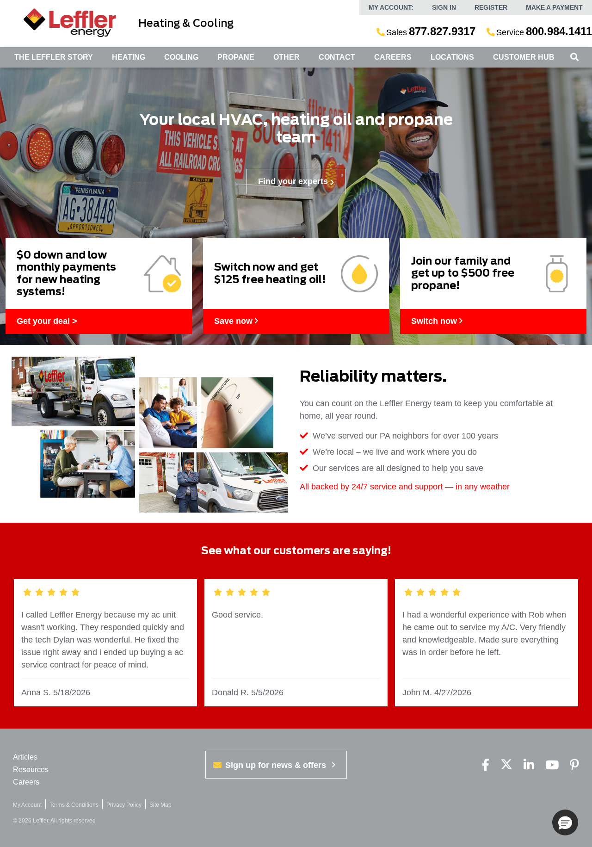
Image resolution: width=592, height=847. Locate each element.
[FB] (485, 765)
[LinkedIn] (529, 765)
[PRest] (574, 765)
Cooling (181, 57)
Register (491, 7)
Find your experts (293, 181)
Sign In (444, 7)
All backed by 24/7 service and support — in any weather (405, 486)
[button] (565, 822)
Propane (235, 57)
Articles (25, 757)
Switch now (435, 321)
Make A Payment (554, 7)
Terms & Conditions (74, 805)
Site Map (160, 805)
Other (286, 57)
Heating (128, 57)
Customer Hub (524, 57)
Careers (393, 57)
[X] (506, 765)
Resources (31, 769)
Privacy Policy (124, 805)
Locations (452, 57)
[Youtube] (552, 765)
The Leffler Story (53, 57)
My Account (27, 805)
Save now (234, 321)
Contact (337, 57)
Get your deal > (47, 321)
